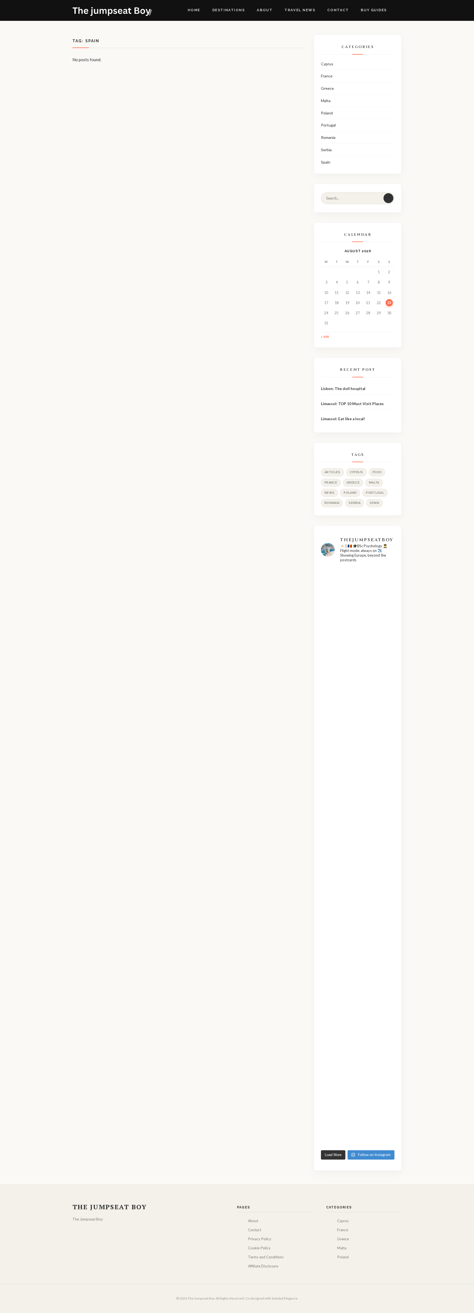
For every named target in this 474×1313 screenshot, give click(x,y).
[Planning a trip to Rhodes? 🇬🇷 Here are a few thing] (357, 625)
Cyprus (327, 63)
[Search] (388, 198)
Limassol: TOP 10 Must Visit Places (353, 404)
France (326, 76)
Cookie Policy (259, 1248)
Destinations (228, 10)
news (329, 493)
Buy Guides (374, 10)
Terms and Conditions (266, 1257)
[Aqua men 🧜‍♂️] (383, 866)
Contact (338, 10)
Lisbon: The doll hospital (343, 388)
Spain (325, 162)
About (264, 10)
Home (194, 10)
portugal (375, 493)
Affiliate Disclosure (263, 1266)
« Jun (325, 336)
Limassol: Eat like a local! (343, 419)
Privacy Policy (259, 1239)
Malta (326, 100)
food (377, 472)
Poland (327, 113)
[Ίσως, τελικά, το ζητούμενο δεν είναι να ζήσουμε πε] (332, 1002)
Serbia (326, 149)
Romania (328, 137)
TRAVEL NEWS (299, 10)
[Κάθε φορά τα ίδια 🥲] (332, 579)
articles (332, 472)
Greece (327, 88)
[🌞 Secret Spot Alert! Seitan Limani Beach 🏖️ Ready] (383, 712)
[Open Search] (397, 10)
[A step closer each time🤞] (357, 869)
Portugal (328, 125)
